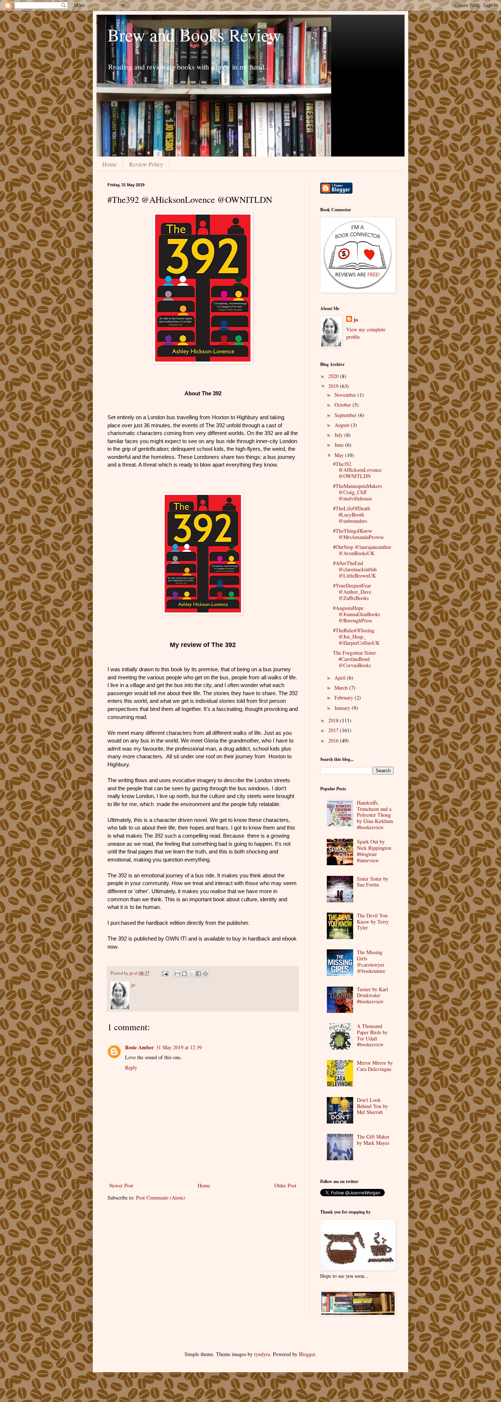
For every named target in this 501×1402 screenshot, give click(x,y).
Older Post (285, 1185)
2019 (334, 385)
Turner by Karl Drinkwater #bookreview (372, 995)
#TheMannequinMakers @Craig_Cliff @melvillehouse (357, 492)
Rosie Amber (139, 1047)
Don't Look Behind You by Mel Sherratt (372, 1106)
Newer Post (121, 1185)
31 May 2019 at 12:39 (179, 1047)
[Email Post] (164, 973)
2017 (334, 730)
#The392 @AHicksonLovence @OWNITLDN (357, 470)
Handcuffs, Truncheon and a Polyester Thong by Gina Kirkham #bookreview (375, 815)
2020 (334, 376)
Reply (131, 1067)
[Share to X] (191, 973)
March (341, 687)
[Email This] (177, 973)
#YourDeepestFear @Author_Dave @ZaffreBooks (352, 591)
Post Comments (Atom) (160, 1197)
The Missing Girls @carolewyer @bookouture (371, 961)
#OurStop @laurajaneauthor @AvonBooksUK (362, 550)
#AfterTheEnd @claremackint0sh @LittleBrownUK (355, 569)
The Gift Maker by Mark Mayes (373, 1139)
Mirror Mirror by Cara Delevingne (375, 1065)
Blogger (307, 1354)
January (343, 707)
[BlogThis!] (184, 973)
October (343, 404)
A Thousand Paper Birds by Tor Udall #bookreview (372, 1035)
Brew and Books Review (194, 34)
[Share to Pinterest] (205, 973)
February (344, 697)
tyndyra (262, 1354)
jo (356, 319)
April (340, 677)
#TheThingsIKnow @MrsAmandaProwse (358, 533)
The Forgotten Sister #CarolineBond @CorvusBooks (354, 659)
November (346, 394)
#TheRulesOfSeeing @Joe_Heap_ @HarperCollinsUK (356, 636)
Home (109, 164)
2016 (334, 740)
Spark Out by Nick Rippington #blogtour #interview (374, 850)
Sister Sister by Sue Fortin (372, 881)
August (342, 424)
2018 (334, 720)
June (339, 444)
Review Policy (146, 164)
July (339, 434)
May (339, 455)
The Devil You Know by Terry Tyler (373, 921)
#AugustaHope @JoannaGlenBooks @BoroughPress (356, 614)
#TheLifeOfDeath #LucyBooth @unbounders (351, 514)
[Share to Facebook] (198, 973)
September (346, 414)
